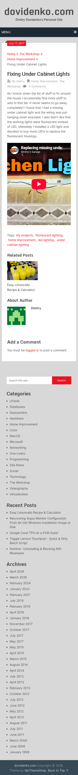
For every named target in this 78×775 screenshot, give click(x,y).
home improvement (22, 240)
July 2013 (17, 676)
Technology (18, 476)
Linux (13, 430)
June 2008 (17, 746)
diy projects (24, 235)
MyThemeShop (35, 770)
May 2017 (17, 641)
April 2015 (17, 653)
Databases (17, 407)
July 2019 (17, 600)
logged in (32, 350)
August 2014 (19, 664)
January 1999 (19, 752)
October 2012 (19, 694)
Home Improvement (21, 59)
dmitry (20, 81)
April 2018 (17, 612)
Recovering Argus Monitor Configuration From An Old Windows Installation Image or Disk (40, 522)
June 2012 (17, 705)
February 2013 (20, 688)
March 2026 (18, 577)
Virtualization (19, 494)
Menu (6, 32)
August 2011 (18, 723)
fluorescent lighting (49, 235)
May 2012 (17, 711)
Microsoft (16, 442)
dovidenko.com (39, 11)
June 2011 (17, 734)
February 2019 (20, 606)
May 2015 (17, 647)
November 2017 (21, 624)
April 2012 (17, 717)
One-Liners (17, 453)
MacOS (15, 436)
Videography (19, 488)
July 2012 (16, 699)
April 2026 (17, 571)
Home (11, 54)
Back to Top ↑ (58, 770)
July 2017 (16, 635)
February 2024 (20, 583)
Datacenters (18, 412)
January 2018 (19, 618)
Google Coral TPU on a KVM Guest (34, 533)
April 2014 (17, 670)
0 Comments (37, 86)
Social (14, 471)
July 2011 (16, 729)
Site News (17, 465)
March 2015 (18, 659)
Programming (19, 459)
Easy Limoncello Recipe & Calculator (35, 512)
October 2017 (19, 629)
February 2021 (20, 595)
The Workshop (29, 54)
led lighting (46, 240)
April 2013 (17, 682)
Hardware (17, 418)
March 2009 (18, 740)
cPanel (14, 401)
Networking (18, 447)
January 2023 (19, 589)
